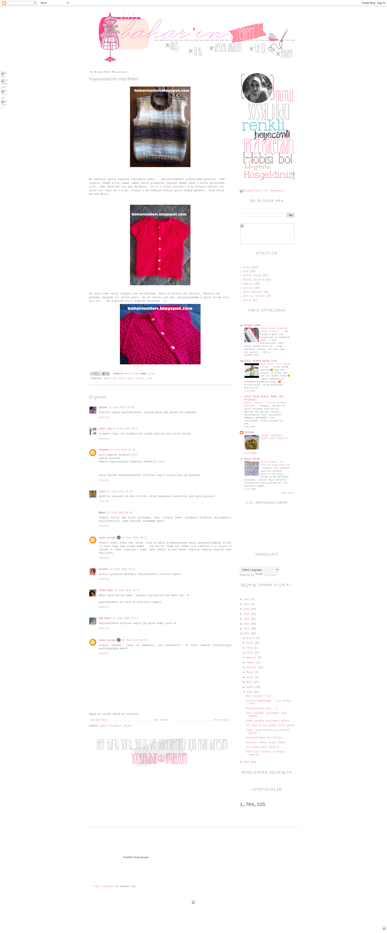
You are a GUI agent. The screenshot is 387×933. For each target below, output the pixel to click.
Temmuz (251, 662)
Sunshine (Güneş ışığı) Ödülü (265, 742)
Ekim (249, 648)
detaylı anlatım (253, 279)
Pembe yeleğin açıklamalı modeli (268, 720)
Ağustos (252, 657)
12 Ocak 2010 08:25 (134, 537)
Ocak (249, 692)
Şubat (250, 687)
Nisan (250, 677)
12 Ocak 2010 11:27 (125, 618)
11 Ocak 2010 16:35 (125, 428)
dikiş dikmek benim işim (260, 361)
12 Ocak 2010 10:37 (122, 569)
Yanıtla (104, 417)
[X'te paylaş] (100, 374)
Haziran (252, 667)
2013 (247, 619)
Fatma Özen (106, 590)
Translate (269, 575)
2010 (247, 633)
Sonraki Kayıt (99, 720)
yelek (149, 378)
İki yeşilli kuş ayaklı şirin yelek (270, 725)
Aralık (251, 638)
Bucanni (104, 569)
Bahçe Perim (252, 459)
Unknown (104, 449)
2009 (247, 762)
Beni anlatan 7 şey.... (261, 696)
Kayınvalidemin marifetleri (264, 737)
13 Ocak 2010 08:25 (134, 640)
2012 (247, 624)
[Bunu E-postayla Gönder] (93, 374)
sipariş (248, 283)
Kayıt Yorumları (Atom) (115, 725)
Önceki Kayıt (221, 720)
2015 (247, 609)
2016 (247, 604)
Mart (249, 682)
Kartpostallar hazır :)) (262, 708)
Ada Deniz (105, 618)
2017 (247, 599)
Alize (122, 378)
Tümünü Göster (287, 493)
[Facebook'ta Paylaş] (104, 374)
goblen (247, 300)
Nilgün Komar (252, 325)
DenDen (103, 407)
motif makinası (253, 292)
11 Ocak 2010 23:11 (119, 491)
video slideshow (103, 886)
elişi (130, 378)
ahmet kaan (110, 378)
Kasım (250, 643)
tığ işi (248, 288)
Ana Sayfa (161, 720)
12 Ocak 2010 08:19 (119, 512)
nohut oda (105, 428)
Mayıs (250, 672)
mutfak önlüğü (252, 275)
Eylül (250, 652)
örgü (246, 271)
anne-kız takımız (254, 296)
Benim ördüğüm (160, 186)
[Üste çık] (384, 929)
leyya (102, 491)
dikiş (246, 267)
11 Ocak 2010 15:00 (121, 407)
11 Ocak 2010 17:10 (122, 449)
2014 (247, 614)
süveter (139, 378)
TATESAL (249, 432)
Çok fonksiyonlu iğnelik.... (265, 747)
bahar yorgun (107, 537)
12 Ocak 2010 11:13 (126, 590)
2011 (247, 628)
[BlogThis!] (96, 374)
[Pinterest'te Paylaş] (108, 374)
